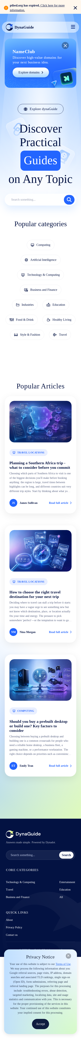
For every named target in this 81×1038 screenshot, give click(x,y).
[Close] (68, 955)
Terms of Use (63, 964)
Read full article (58, 502)
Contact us (11, 934)
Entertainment (67, 882)
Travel (9, 889)
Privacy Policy (14, 927)
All (61, 897)
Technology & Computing (20, 882)
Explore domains (29, 72)
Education (65, 889)
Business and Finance (17, 897)
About (9, 919)
